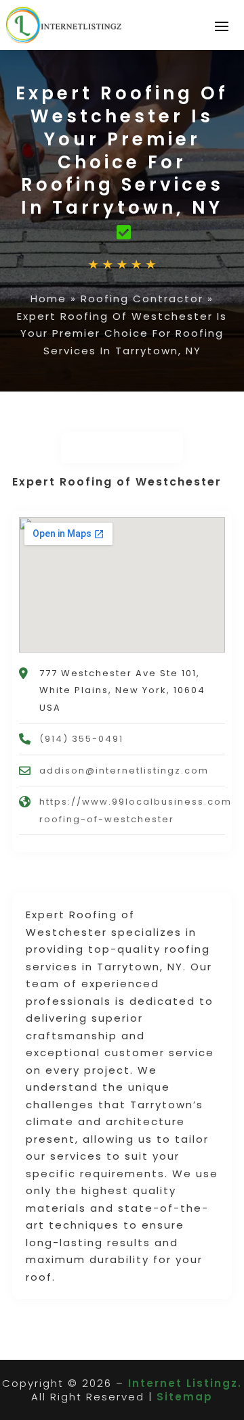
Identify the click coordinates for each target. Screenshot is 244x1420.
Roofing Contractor (142, 298)
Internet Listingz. (185, 1383)
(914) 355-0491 (81, 738)
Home (48, 298)
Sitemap (185, 1397)
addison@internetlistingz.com (124, 770)
